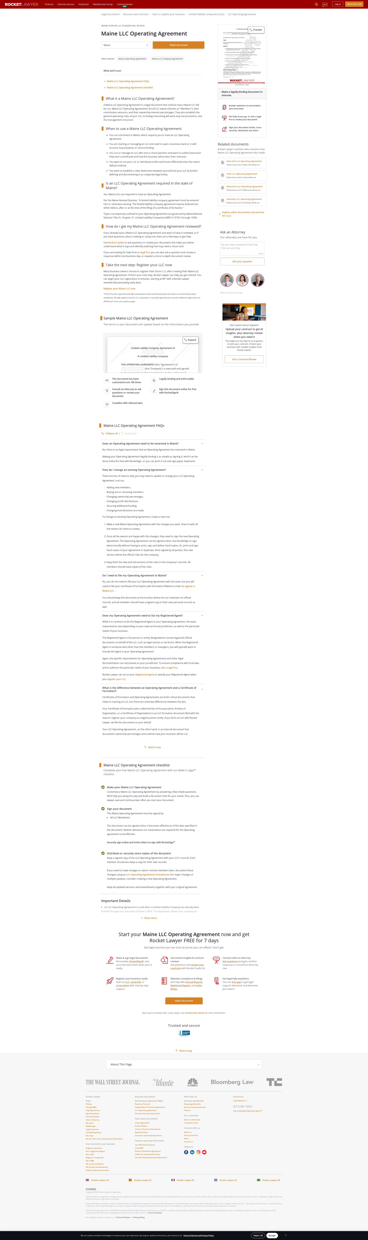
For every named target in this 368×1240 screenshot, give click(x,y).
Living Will (139, 1148)
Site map (89, 1135)
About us (187, 1132)
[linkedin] (192, 1153)
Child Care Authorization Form (147, 1154)
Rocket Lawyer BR (271, 1180)
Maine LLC (160, 271)
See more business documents (147, 1113)
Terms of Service (155, 1213)
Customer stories (191, 1123)
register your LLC (116, 679)
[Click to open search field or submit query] (316, 4)
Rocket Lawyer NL (228, 1180)
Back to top (154, 747)
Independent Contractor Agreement (150, 1107)
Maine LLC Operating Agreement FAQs (128, 81)
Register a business (94, 1148)
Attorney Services (66, 4)
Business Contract (142, 1104)
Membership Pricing (103, 4)
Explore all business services (97, 1170)
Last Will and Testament (145, 1145)
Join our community (192, 1119)
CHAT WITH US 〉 (240, 1101)
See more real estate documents (148, 1135)
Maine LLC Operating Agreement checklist (130, 87)
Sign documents (92, 1113)
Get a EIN (90, 1154)
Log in (338, 4)
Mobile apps (91, 1126)
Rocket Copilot (116, 242)
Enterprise (84, 4)
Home (88, 1101)
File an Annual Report (95, 1164)
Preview (257, 29)
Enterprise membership (193, 1101)
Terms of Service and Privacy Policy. (198, 1235)
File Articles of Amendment (97, 1167)
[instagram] (199, 1153)
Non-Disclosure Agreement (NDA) (149, 1101)
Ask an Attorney (92, 1120)
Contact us (188, 1141)
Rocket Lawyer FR (185, 1180)
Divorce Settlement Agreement (148, 1151)
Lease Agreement (142, 1123)
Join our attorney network (195, 1107)
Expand (192, 339)
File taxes (90, 1123)
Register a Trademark (95, 1157)
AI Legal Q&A (91, 1107)
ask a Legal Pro (169, 667)
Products (49, 4)
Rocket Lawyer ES (142, 1180)
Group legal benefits (192, 1104)
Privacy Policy (139, 1217)
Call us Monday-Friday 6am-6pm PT (247, 1111)
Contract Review (124, 4)
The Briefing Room (93, 1132)
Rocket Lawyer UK (100, 1180)
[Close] (286, 1235)
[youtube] (205, 1153)
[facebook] (186, 1153)
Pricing (88, 1104)
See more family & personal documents (151, 1157)
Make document (179, 45)
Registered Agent (144, 674)
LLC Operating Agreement (146, 1110)
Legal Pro (144, 252)
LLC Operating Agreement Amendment (147, 874)
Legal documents (93, 1110)
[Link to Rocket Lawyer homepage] (22, 5)
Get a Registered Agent (95, 1151)
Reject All (258, 1235)
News (186, 1138)
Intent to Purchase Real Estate (147, 1129)
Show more (150, 918)
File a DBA (90, 1161)
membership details (194, 1013)
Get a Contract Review (244, 359)
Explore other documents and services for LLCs (243, 214)
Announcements (191, 1135)
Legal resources (92, 1129)
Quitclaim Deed (141, 1132)
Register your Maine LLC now (119, 288)
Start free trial (354, 4)
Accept (272, 1235)
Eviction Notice (141, 1126)
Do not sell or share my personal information (104, 1139)
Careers (187, 1110)
